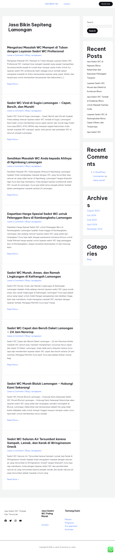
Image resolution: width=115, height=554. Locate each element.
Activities (69, 529)
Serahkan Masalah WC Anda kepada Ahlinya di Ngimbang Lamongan (39, 160)
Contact (67, 4)
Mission (68, 519)
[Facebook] (5, 521)
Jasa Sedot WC (94, 132)
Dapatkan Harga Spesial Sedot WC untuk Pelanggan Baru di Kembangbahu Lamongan (39, 215)
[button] (106, 4)
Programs (69, 522)
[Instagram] (15, 521)
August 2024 (93, 210)
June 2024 (92, 219)
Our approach (71, 526)
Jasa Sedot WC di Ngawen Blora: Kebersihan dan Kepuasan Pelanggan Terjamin (96, 69)
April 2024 (92, 224)
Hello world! (99, 180)
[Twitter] (10, 521)
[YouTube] (20, 521)
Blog (27, 55)
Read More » (13, 83)
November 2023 (94, 229)
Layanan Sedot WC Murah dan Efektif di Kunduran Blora (96, 87)
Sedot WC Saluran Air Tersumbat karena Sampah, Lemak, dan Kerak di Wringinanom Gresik (39, 443)
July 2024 (91, 215)
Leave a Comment (15, 55)
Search (90, 22)
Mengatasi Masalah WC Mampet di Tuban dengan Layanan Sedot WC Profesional (37, 49)
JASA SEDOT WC (51, 4)
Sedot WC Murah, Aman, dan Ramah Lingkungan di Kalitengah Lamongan (34, 274)
